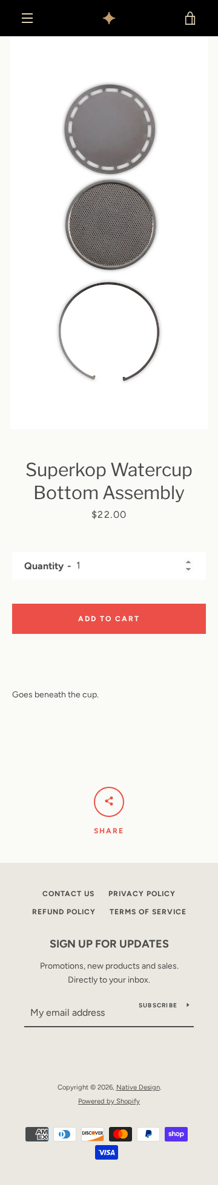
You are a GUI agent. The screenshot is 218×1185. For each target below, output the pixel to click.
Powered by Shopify (109, 1101)
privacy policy (142, 894)
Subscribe (158, 1005)
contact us (68, 894)
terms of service (148, 912)
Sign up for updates (109, 944)
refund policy (64, 912)
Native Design (138, 1087)
